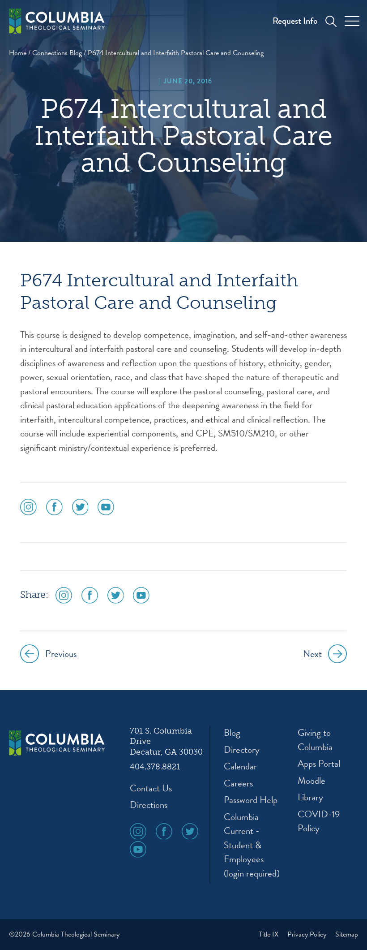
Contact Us (151, 788)
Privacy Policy (307, 934)
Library (310, 797)
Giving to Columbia (315, 740)
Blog (232, 733)
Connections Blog (57, 53)
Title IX (269, 934)
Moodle (311, 781)
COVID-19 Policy (319, 822)
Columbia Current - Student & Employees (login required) (252, 845)
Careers (238, 783)
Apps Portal (319, 764)
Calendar (240, 766)
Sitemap (346, 934)
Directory (242, 750)
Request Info (295, 20)
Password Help (250, 800)
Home (17, 53)
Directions (148, 805)
